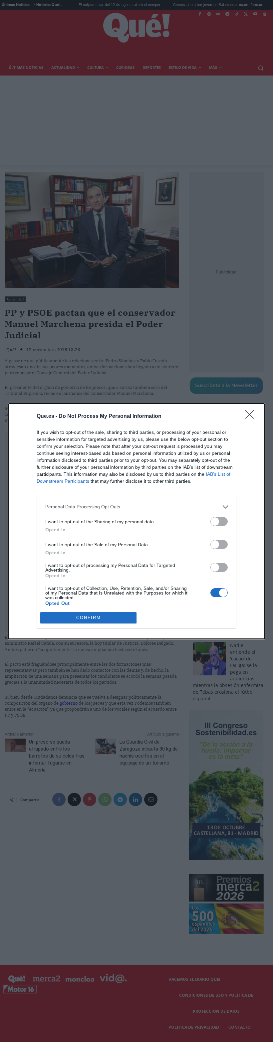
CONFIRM (88, 617)
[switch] (219, 521)
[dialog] (136, 521)
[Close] (251, 416)
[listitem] (136, 506)
